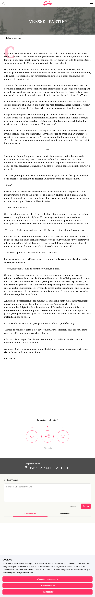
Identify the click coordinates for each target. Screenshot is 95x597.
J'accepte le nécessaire (47, 579)
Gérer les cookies (47, 585)
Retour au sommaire (13, 38)
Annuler (74, 506)
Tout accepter (47, 592)
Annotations (65, 514)
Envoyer (86, 506)
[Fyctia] (47, 3)
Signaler (48, 448)
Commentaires (30, 513)
